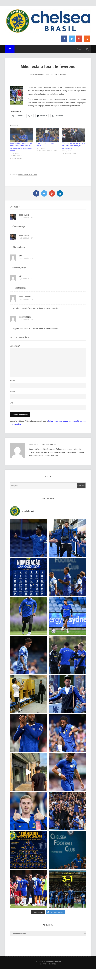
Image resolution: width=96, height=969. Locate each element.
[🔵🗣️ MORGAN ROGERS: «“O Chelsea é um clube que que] (67, 694)
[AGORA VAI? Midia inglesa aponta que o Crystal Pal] (28, 538)
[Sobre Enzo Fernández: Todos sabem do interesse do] (28, 655)
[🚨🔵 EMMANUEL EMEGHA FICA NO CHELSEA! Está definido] (28, 616)
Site (11, 403)
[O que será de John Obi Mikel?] (47, 135)
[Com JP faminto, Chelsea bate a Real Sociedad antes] (67, 889)
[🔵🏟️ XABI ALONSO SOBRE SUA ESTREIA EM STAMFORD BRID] (67, 811)
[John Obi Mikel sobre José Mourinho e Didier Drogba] (28, 694)
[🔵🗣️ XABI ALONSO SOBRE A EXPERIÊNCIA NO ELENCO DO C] (67, 655)
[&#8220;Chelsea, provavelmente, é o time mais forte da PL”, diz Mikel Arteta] (73, 135)
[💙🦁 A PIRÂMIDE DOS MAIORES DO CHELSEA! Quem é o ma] (28, 850)
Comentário (15, 346)
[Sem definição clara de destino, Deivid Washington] (67, 538)
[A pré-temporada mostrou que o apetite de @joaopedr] (67, 850)
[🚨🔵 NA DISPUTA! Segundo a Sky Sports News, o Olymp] (28, 733)
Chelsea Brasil (38, 75)
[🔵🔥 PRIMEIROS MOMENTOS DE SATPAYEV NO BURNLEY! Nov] (28, 772)
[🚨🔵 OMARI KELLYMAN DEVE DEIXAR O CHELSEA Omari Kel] (67, 616)
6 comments (61, 75)
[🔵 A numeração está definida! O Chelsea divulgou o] (28, 577)
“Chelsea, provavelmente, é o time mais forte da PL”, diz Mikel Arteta (73, 145)
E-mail (12, 391)
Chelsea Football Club (27, 175)
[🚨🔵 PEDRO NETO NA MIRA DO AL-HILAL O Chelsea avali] (67, 772)
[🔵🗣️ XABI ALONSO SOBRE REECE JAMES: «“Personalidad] (67, 733)
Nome (12, 380)
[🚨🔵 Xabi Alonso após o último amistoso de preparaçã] (28, 889)
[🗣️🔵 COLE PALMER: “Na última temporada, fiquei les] (28, 811)
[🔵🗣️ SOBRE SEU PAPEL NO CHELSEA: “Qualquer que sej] (67, 577)
